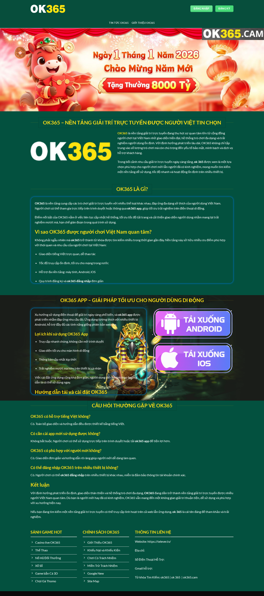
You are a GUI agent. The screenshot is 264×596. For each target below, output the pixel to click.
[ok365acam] (50, 8)
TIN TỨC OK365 (119, 22)
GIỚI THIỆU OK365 (143, 22)
